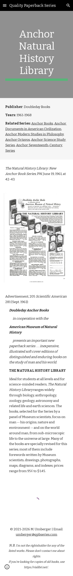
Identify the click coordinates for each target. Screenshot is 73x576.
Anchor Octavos (17, 140)
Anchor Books (42, 123)
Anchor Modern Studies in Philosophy (34, 134)
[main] (36, 54)
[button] (4, 5)
